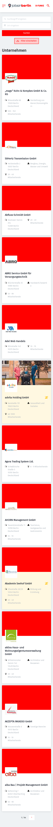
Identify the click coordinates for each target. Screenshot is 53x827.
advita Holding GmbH (17, 397)
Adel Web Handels (15, 341)
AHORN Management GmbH (20, 519)
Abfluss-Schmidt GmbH (18, 214)
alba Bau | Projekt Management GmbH (26, 784)
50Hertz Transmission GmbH (20, 158)
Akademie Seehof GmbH (18, 583)
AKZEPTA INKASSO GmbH (18, 721)
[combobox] (26, 19)
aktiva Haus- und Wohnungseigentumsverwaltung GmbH (23, 651)
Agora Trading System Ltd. (19, 461)
